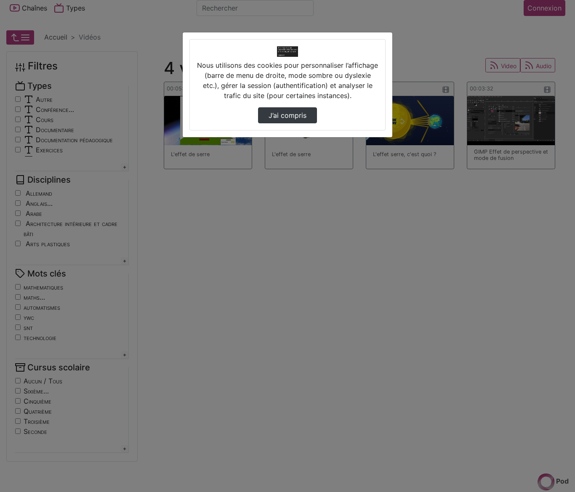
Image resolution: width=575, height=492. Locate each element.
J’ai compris (287, 115)
